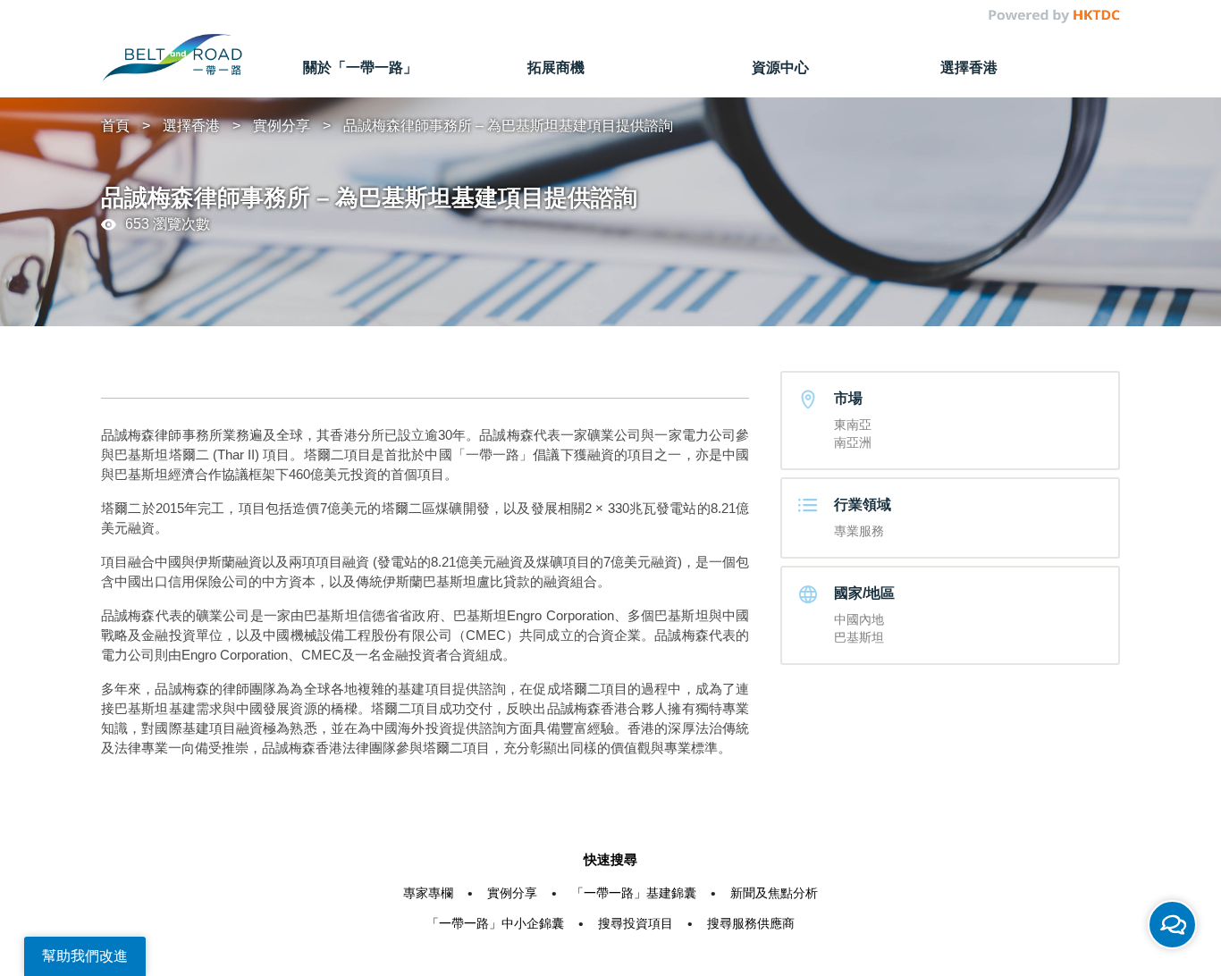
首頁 (115, 125)
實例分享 (281, 125)
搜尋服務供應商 (751, 923)
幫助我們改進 (85, 955)
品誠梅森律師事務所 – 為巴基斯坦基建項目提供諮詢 (508, 125)
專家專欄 (428, 893)
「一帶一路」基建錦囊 (633, 893)
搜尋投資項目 (635, 923)
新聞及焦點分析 (774, 893)
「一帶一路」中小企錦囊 (495, 923)
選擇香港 (191, 125)
